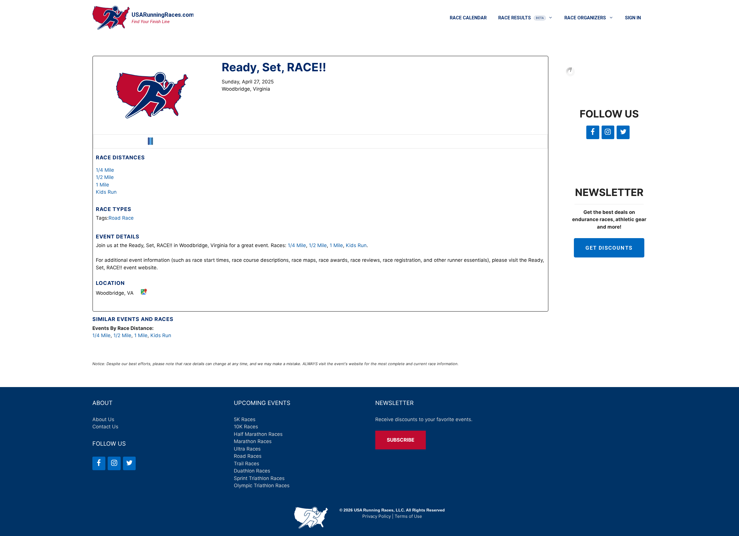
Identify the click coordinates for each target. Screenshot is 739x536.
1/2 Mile (105, 177)
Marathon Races (253, 441)
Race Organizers (585, 17)
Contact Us (105, 426)
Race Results (514, 17)
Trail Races (246, 463)
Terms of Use (408, 516)
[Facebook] (592, 132)
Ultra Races (247, 449)
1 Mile (102, 185)
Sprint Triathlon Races (259, 478)
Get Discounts (609, 248)
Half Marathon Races (258, 434)
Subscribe (400, 440)
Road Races (248, 456)
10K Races (246, 426)
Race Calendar (468, 17)
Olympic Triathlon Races (262, 485)
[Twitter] (623, 132)
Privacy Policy (376, 516)
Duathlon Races (252, 471)
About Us (103, 419)
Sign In (633, 17)
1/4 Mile (105, 170)
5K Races (244, 419)
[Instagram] (608, 132)
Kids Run (106, 192)
